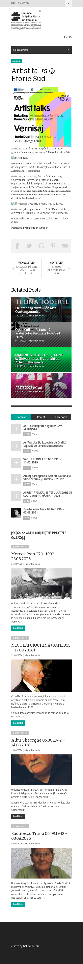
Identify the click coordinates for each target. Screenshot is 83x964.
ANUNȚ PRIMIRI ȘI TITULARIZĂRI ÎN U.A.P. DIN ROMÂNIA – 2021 (47, 494)
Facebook (61, 417)
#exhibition (30, 227)
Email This (65, 246)
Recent (41, 417)
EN (65, 37)
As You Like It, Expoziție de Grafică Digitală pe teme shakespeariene (44, 444)
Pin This (53, 246)
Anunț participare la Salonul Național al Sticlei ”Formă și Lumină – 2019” (47, 477)
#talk (21, 227)
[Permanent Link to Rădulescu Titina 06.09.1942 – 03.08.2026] (41, 863)
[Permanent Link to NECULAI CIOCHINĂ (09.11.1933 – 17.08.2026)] (41, 675)
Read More (18, 628)
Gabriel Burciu (31, 946)
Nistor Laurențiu (32, 564)
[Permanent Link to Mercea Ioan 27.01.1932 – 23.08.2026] (41, 583)
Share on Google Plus (41, 246)
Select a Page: (68, 3)
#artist (15, 227)
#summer (42, 227)
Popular (21, 417)
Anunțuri (16, 61)
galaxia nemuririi (20, 546)
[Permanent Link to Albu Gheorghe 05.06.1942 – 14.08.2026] (41, 769)
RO (70, 37)
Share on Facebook (17, 246)
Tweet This (29, 246)
